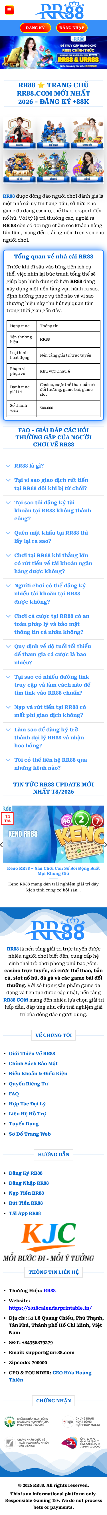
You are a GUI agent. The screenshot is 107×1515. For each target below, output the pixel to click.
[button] (9, 10)
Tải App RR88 (25, 1213)
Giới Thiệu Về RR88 (32, 1053)
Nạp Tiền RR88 (26, 1193)
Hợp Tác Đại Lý (27, 1104)
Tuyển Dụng (24, 1123)
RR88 (9, 196)
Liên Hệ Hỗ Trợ (27, 1113)
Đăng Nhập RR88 (29, 1183)
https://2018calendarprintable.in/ (50, 1308)
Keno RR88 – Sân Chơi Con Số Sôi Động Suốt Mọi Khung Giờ (53, 871)
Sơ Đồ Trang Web (30, 1134)
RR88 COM (15, 1000)
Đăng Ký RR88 (26, 1173)
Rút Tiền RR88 (26, 1203)
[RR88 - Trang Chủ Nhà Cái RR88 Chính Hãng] (58, 10)
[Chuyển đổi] (8, 466)
